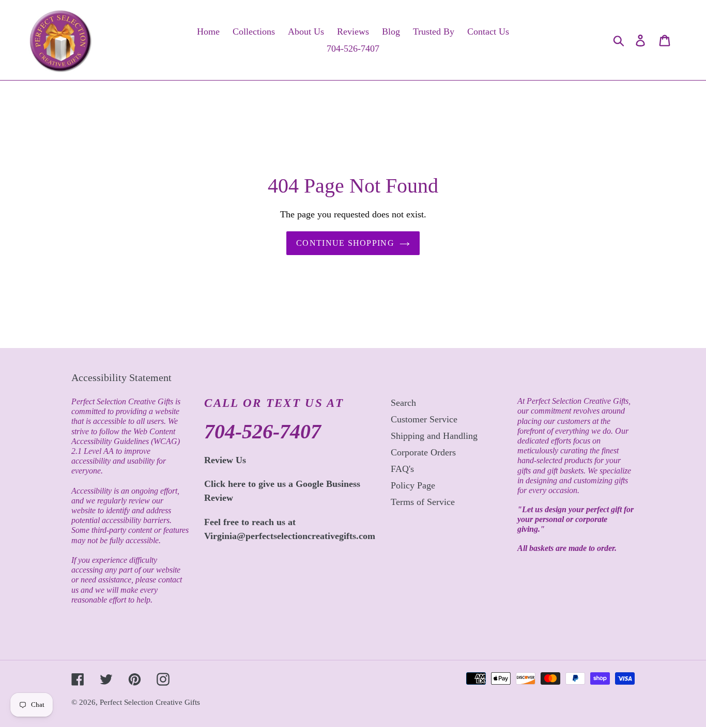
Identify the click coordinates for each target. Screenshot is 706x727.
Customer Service (424, 419)
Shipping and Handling (434, 436)
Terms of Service (423, 502)
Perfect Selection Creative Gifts (150, 702)
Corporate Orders (423, 452)
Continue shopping (345, 243)
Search (403, 403)
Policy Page (413, 485)
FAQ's (402, 469)
